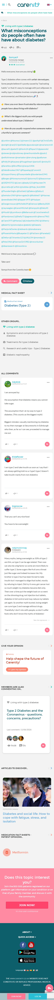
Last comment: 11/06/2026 (19, 729)
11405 (13, 745)
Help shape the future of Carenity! (25, 660)
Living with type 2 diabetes (19, 26)
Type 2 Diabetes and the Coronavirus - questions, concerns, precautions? (25, 714)
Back (5, 20)
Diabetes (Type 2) (17, 305)
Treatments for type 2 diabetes (22, 342)
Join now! (27, 905)
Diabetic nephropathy (18, 354)
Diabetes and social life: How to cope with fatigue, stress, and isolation (26, 817)
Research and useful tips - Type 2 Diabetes (28, 348)
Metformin (20, 852)
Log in (38, 996)
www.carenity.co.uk (19, 979)
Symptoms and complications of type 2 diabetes (27, 334)
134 (24, 745)
